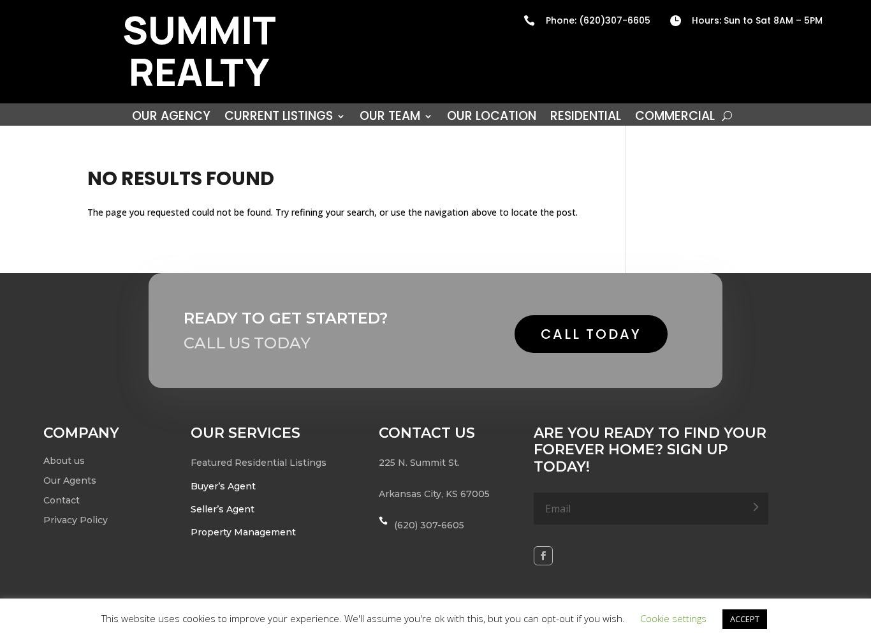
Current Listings (278, 118)
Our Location (491, 118)
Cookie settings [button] (673, 618)
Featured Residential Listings (258, 462)
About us (64, 460)
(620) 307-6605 (429, 525)
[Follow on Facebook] (543, 555)
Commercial (675, 118)
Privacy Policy (75, 520)
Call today (591, 334)
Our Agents (69, 480)
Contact (61, 500)
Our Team (390, 118)
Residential (585, 118)
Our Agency (171, 118)
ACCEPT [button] (744, 619)
